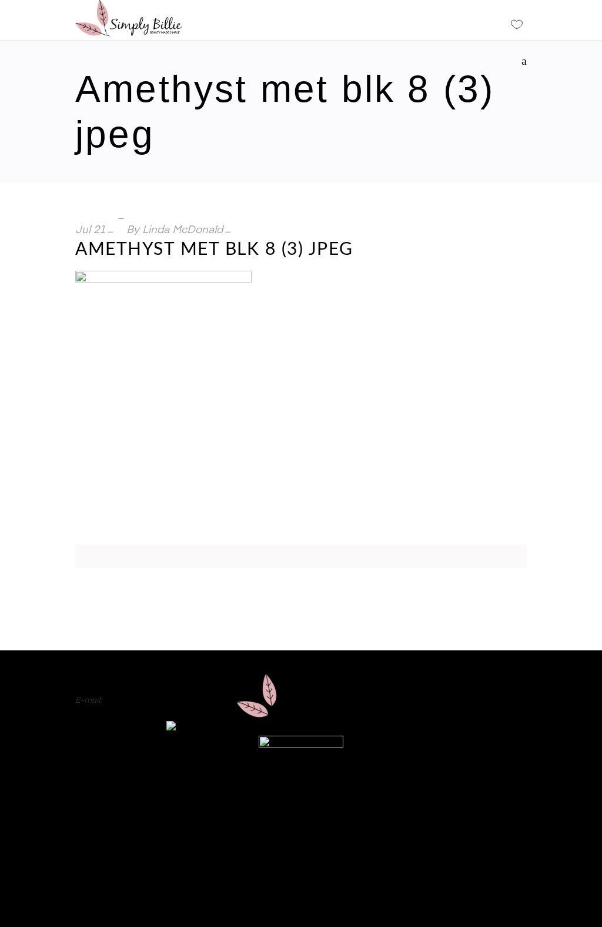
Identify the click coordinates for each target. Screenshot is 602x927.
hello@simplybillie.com (147, 700)
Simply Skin (504, 749)
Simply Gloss (501, 690)
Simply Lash (503, 763)
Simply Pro (506, 719)
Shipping (300, 881)
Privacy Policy (301, 845)
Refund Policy (300, 863)
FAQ (301, 810)
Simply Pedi (504, 704)
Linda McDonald (182, 230)
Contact (301, 828)
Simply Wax (504, 734)
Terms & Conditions (300, 898)
